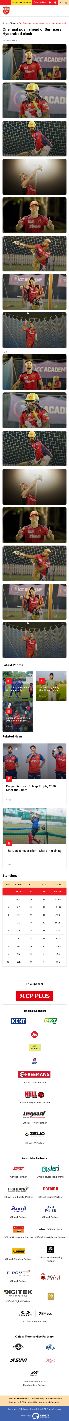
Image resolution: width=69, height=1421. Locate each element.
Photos (9, 696)
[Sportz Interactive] (40, 1416)
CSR (24, 1402)
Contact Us (14, 1402)
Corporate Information (49, 1402)
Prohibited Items (54, 1399)
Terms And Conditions (18, 1399)
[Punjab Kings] (6, 10)
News (8, 800)
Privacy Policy (37, 1399)
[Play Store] (50, 2)
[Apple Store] (55, 2)
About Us (32, 1402)
